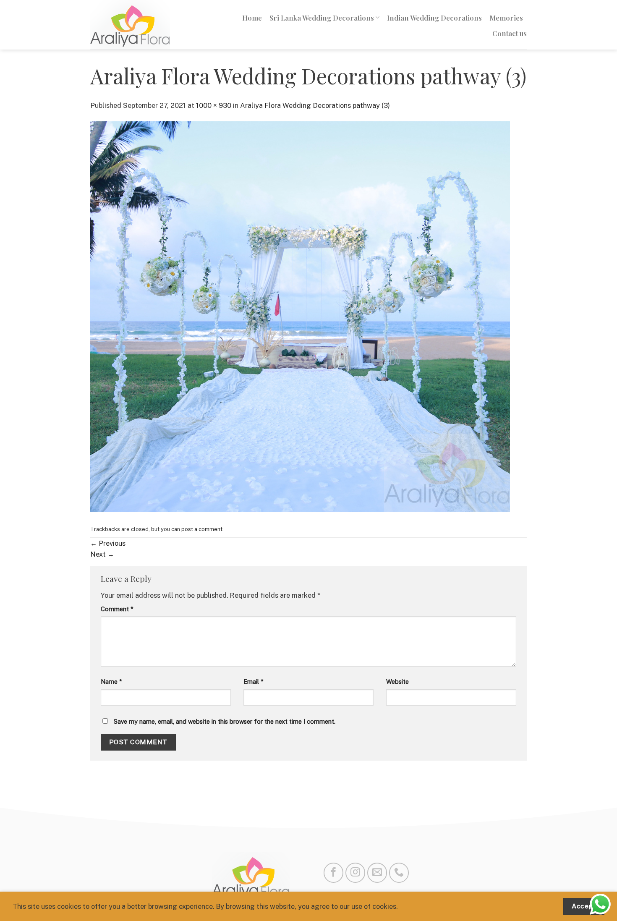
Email (253, 681)
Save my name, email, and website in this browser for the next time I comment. (224, 721)
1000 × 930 (213, 105)
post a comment (201, 529)
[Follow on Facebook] (333, 872)
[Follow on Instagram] (355, 872)
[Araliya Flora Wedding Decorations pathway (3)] (300, 315)
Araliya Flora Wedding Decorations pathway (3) (315, 105)
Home (252, 17)
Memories (506, 17)
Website (397, 681)
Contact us (509, 33)
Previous (107, 543)
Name (111, 681)
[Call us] (399, 872)
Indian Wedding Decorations (434, 17)
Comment (117, 608)
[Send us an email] (377, 872)
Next (102, 554)
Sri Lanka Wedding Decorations (321, 17)
